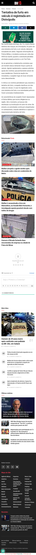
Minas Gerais (17, 504)
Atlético (3, 486)
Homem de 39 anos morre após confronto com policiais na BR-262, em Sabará (13, 341)
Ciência (3, 496)
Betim (3, 491)
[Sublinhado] (8, 286)
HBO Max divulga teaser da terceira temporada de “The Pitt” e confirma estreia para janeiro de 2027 (21, 423)
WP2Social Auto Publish (11, 554)
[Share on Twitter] (31, 27)
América (4, 479)
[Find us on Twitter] (8, 467)
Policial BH (28, 481)
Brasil (3, 494)
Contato (3, 544)
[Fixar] (10, 286)
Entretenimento (6, 507)
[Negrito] (3, 286)
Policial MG (20, 8)
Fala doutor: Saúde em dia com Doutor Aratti (17, 484)
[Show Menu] (2, 3)
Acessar (31, 273)
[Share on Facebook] (22, 27)
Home (3, 8)
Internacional (17, 502)
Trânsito (27, 507)
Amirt (3, 481)
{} (24, 285)
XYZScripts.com (27, 554)
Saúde (27, 493)
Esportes (16, 476)
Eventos (15, 479)
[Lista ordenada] (12, 286)
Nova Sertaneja (24, 542)
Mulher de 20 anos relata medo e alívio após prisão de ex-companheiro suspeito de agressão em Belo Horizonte (20, 362)
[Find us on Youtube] (17, 467)
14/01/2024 (4, 23)
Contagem (4, 499)
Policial (14, 8)
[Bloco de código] (19, 286)
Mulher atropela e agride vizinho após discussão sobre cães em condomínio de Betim (16, 171)
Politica (27, 486)
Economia (4, 504)
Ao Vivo (3, 484)
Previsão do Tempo (28, 489)
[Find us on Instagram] (12, 467)
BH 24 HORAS (5, 540)
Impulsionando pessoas (17, 494)
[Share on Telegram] (14, 27)
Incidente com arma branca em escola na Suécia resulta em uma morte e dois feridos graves (22, 441)
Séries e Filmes (29, 502)
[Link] (22, 286)
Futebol (15, 488)
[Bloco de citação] (17, 286)
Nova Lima (28, 476)
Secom (27, 495)
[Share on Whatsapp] (5, 27)
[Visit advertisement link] (18, 37)
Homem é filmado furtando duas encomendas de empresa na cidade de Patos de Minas (15, 242)
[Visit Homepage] (18, 3)
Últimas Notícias (16, 540)
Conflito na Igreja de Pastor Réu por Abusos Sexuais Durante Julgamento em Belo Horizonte (20, 372)
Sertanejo (28, 505)
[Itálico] (5, 286)
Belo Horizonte (6, 489)
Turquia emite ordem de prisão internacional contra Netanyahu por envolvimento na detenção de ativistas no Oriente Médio (17, 414)
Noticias (8, 8)
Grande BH (16, 491)
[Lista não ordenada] (15, 286)
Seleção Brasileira (28, 499)
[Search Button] (34, 3)
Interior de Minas (16, 498)
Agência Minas (5, 476)
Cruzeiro (4, 501)
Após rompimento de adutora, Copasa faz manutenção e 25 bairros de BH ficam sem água (19, 383)
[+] (26, 285)
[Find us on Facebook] (3, 467)
